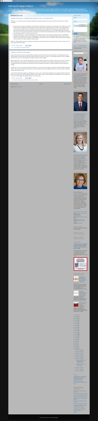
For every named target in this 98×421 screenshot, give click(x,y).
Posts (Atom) (19, 86)
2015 (76, 336)
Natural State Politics (82, 213)
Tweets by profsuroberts (79, 238)
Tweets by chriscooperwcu (79, 233)
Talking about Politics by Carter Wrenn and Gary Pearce (80, 406)
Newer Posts (14, 84)
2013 (76, 339)
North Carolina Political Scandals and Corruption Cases (80, 382)
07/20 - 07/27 (79, 353)
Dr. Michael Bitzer (77, 73)
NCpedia (75, 412)
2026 (76, 316)
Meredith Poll (82, 158)
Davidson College (77, 194)
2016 (76, 334)
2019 (76, 329)
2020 (76, 327)
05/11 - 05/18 (79, 358)
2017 (76, 332)
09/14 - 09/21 (79, 351)
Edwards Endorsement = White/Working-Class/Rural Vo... (81, 361)
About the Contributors (78, 47)
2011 (76, 343)
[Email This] (25, 45)
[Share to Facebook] (29, 45)
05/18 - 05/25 (79, 356)
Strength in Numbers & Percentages (20, 52)
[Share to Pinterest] (30, 45)
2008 (76, 348)
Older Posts (67, 84)
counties (21, 60)
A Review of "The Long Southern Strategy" (82, 303)
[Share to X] (28, 45)
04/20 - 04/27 (79, 370)
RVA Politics (79, 223)
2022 (76, 323)
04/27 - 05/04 (79, 369)
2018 (76, 330)
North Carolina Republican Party (80, 395)
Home (41, 84)
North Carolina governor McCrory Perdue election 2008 (25, 79)
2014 (76, 337)
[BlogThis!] (27, 45)
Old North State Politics (20, 6)
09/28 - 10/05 (79, 349)
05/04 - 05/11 (79, 367)
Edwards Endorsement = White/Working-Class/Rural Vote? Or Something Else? (32, 18)
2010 (76, 344)
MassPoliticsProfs (77, 215)
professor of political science (80, 193)
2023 (76, 321)
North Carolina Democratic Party (80, 393)
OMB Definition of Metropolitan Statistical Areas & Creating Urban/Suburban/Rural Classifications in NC (80, 378)
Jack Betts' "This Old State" (79, 408)
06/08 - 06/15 (79, 355)
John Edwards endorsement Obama (21, 47)
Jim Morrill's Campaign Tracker (80, 403)
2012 (76, 341)
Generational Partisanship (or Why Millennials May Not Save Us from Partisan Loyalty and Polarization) (80, 280)
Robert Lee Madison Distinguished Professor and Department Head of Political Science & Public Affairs (80, 117)
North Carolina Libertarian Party (80, 396)
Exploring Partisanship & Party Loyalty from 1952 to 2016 (83, 293)
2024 (76, 320)
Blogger (56, 417)
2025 (76, 318)
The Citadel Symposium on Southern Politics (79, 410)
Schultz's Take (82, 219)
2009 (76, 346)
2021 (76, 325)
